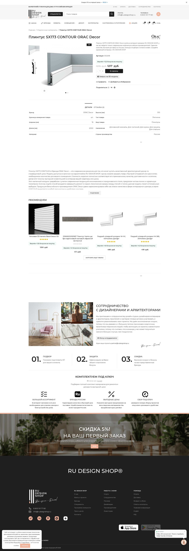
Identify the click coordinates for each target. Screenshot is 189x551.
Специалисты (79, 504)
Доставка (137, 497)
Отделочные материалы (47, 30)
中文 (135, 514)
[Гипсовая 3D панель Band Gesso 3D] (44, 219)
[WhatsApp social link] (108, 87)
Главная (32, 30)
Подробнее (47, 368)
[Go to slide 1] (65, 92)
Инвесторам (108, 511)
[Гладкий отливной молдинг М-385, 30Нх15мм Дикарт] (145, 219)
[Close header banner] (186, 2)
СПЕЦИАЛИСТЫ (55, 14)
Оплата (136, 494)
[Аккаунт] (158, 14)
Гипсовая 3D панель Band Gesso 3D (44, 236)
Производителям (110, 508)
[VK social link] (111, 87)
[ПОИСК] (111, 14)
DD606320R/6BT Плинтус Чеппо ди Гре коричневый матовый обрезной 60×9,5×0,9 (78, 238)
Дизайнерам (108, 504)
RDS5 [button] (104, 2)
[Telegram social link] (114, 87)
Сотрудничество (110, 497)
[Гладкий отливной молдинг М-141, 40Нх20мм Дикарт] (111, 219)
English (136, 511)
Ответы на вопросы (141, 504)
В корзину (114, 71)
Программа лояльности (82, 508)
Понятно (25, 546)
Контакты (77, 514)
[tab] (88, 106)
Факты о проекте (80, 497)
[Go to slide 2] (67, 92)
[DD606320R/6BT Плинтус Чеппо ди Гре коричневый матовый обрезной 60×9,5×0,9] (77, 219)
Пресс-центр (79, 511)
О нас (76, 494)
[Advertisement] (94, 153)
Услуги (106, 494)
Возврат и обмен (140, 501)
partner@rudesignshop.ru (120, 343)
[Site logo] (37, 14)
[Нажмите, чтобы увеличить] (44, 90)
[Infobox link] (126, 14)
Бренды (77, 501)
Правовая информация (142, 508)
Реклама (107, 501)
